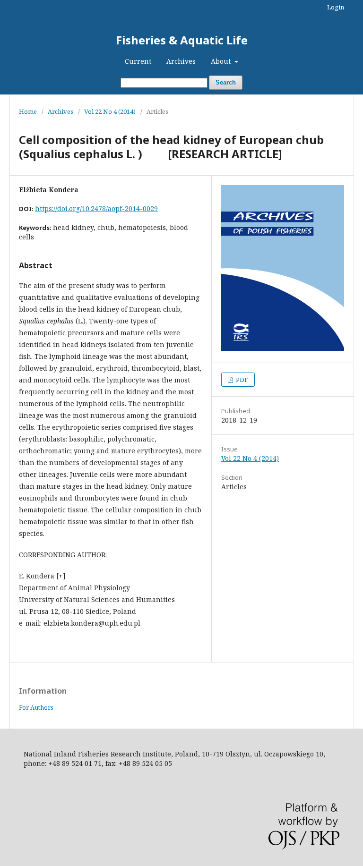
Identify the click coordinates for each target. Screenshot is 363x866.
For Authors (36, 707)
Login (335, 7)
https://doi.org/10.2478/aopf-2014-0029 (96, 208)
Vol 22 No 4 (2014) (110, 111)
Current (138, 61)
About (222, 61)
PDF (241, 379)
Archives (181, 61)
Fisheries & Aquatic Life (182, 40)
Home (28, 111)
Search (226, 82)
